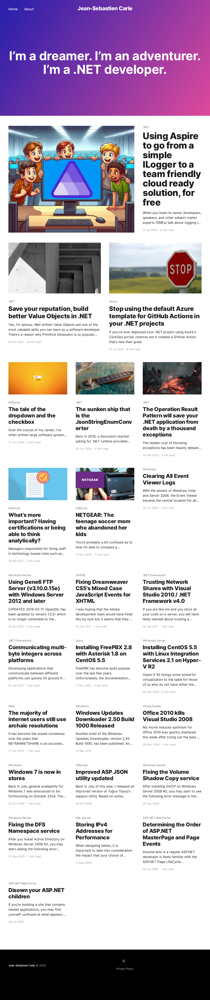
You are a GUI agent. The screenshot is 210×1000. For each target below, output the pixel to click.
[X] (123, 961)
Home (13, 9)
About (29, 9)
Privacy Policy (124, 968)
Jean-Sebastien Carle (105, 8)
